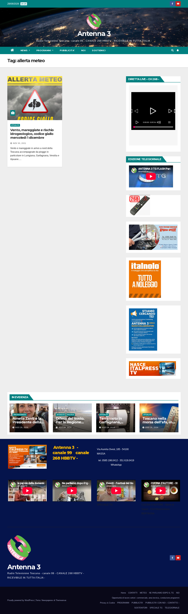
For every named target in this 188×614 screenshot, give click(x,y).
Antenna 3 (94, 33)
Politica (70, 414)
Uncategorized (19, 414)
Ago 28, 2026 (21, 427)
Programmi (44, 50)
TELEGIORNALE (172, 608)
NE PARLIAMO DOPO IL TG (161, 593)
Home (123, 593)
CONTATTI (132, 593)
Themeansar (61, 600)
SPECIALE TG (156, 608)
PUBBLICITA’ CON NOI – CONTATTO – (162, 603)
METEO (143, 593)
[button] (172, 50)
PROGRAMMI (123, 603)
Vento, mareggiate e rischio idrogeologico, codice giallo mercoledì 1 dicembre (32, 134)
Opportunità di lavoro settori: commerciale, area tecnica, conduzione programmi (145, 598)
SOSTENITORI (140, 608)
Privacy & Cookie (107, 603)
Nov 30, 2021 (19, 143)
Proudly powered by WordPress (21, 600)
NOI (83, 50)
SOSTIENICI (98, 50)
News (24, 50)
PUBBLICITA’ (67, 50)
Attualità (15, 125)
